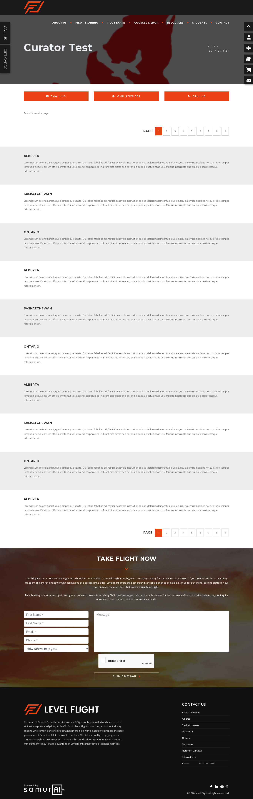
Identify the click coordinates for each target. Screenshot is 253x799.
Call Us (199, 96)
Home (211, 46)
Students (199, 22)
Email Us (58, 96)
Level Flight (201, 793)
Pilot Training (86, 22)
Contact (222, 22)
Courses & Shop (146, 22)
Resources (175, 22)
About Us (59, 22)
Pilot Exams (116, 22)
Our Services (129, 96)
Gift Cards (5, 59)
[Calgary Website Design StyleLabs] (44, 789)
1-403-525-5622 (207, 763)
